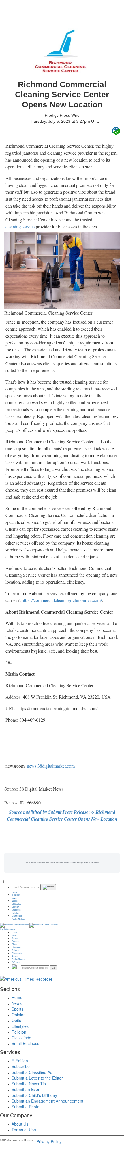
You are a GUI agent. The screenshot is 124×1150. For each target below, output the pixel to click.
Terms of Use (24, 1129)
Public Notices (18, 918)
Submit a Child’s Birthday (34, 1095)
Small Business (25, 1043)
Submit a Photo (26, 1106)
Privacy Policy (48, 1141)
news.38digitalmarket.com (51, 766)
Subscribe (11, 929)
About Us (20, 1124)
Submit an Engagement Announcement (47, 1101)
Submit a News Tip (29, 1083)
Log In (3, 929)
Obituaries (16, 903)
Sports (15, 900)
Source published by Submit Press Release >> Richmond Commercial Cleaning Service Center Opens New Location (62, 815)
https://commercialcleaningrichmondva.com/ (62, 600)
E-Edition (16, 894)
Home (14, 891)
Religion (15, 912)
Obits (14, 944)
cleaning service (20, 226)
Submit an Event (27, 1089)
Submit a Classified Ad (32, 1072)
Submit (15, 956)
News (14, 897)
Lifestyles (16, 909)
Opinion (15, 906)
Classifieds (17, 915)
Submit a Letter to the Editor (37, 1078)
